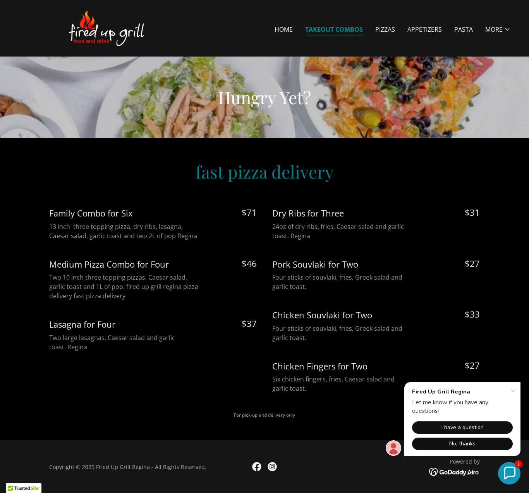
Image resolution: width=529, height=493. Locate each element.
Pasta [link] (463, 29)
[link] (110, 27)
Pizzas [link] (385, 29)
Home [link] (284, 29)
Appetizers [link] (424, 29)
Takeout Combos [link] (334, 29)
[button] (497, 29)
